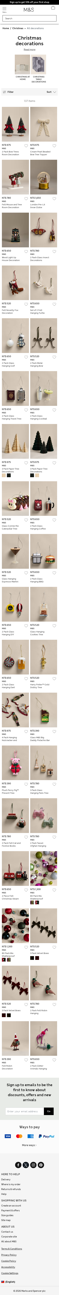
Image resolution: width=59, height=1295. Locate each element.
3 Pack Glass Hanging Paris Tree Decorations (39, 793)
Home (6, 28)
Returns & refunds (11, 1189)
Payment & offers (10, 1210)
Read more (29, 49)
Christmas (17, 28)
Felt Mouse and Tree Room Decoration (12, 206)
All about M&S (8, 1241)
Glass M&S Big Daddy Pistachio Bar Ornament (40, 740)
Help (3, 1194)
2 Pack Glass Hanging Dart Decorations (8, 687)
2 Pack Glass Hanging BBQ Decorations (36, 581)
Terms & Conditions (11, 1248)
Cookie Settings (9, 1273)
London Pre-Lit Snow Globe (37, 206)
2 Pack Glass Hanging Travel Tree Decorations (11, 419)
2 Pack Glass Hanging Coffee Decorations (38, 529)
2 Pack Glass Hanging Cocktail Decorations (38, 419)
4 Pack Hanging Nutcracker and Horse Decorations (11, 740)
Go (48, 1111)
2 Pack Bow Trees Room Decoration (10, 153)
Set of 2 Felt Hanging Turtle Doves (37, 313)
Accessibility (8, 1267)
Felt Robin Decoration (7, 1067)
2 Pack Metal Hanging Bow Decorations (36, 366)
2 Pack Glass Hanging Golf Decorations (8, 366)
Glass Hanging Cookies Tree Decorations (37, 634)
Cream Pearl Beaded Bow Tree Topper (40, 153)
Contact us (7, 1231)
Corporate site (9, 1236)
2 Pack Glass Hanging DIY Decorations (8, 634)
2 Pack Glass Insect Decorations (39, 259)
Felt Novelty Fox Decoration (10, 311)
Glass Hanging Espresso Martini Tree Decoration (10, 581)
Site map (6, 1220)
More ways (28, 1145)
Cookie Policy (8, 1261)
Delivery (5, 1179)
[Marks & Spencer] (29, 11)
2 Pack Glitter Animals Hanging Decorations (38, 1069)
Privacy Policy (9, 1255)
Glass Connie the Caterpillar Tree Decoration (10, 529)
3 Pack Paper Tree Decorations (10, 470)
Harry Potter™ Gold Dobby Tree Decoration (39, 687)
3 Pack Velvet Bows (39, 953)
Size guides (7, 1215)
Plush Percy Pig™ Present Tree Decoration (10, 793)
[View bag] (53, 8)
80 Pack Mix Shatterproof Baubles (36, 899)
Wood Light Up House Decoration (11, 259)
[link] (3, 1282)
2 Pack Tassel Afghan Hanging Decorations (38, 846)
